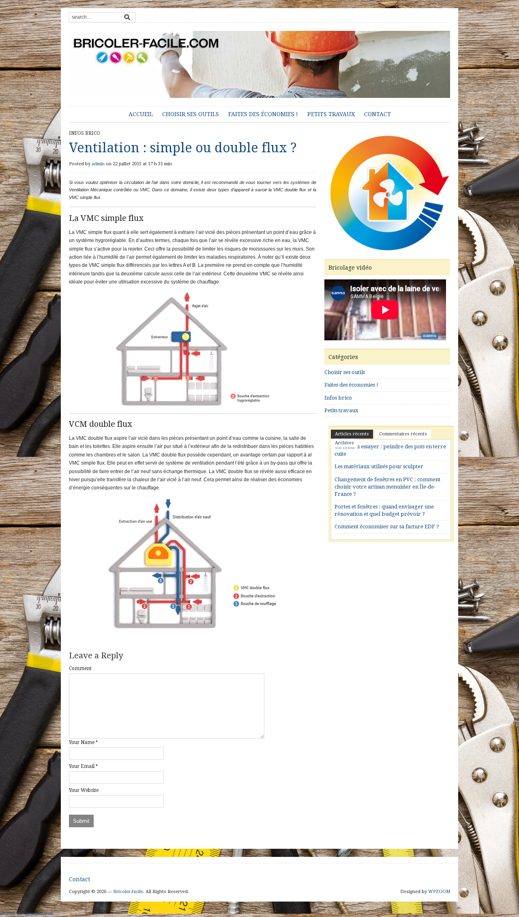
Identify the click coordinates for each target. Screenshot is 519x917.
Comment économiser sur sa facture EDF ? (387, 526)
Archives (344, 443)
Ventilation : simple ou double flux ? (183, 148)
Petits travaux (331, 114)
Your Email (81, 766)
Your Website (84, 790)
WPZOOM (439, 891)
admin (98, 164)
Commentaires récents (403, 434)
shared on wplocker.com (27, 913)
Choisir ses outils (190, 114)
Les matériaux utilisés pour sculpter (379, 466)
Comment (80, 668)
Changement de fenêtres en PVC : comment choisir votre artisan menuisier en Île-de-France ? (387, 486)
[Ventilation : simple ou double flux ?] (387, 194)
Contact (377, 114)
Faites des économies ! (263, 114)
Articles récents (352, 434)
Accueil (141, 114)
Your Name (81, 742)
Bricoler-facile (128, 891)
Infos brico (84, 133)
